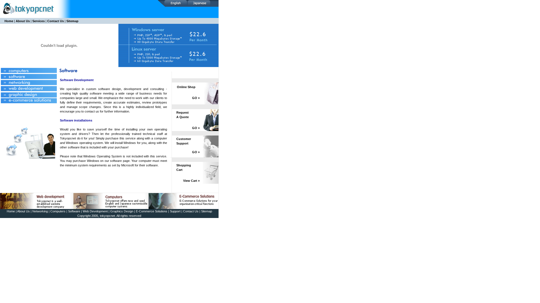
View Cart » (191, 180)
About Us (23, 21)
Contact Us (55, 21)
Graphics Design (121, 211)
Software (74, 211)
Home (8, 21)
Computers (58, 211)
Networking (40, 211)
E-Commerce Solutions (151, 211)
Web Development (95, 211)
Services (38, 21)
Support (175, 211)
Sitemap (72, 21)
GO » (196, 98)
